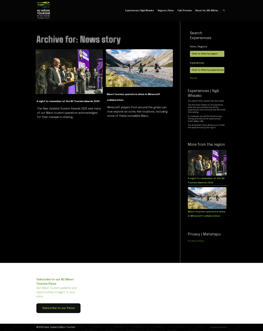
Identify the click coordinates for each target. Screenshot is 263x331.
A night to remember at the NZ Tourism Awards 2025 (68, 101)
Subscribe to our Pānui (58, 308)
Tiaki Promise (184, 11)
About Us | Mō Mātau (207, 11)
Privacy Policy (196, 241)
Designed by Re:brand (218, 327)
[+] (69, 71)
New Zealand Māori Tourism (59, 327)
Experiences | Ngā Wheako (139, 11)
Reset (193, 78)
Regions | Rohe (166, 11)
